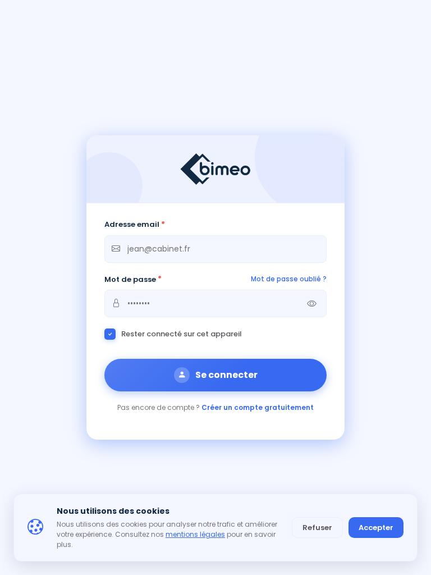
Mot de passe (133, 279)
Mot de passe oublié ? (289, 279)
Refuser (317, 527)
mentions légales (195, 534)
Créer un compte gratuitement (257, 407)
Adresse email (134, 224)
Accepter (376, 527)
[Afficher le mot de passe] (312, 303)
